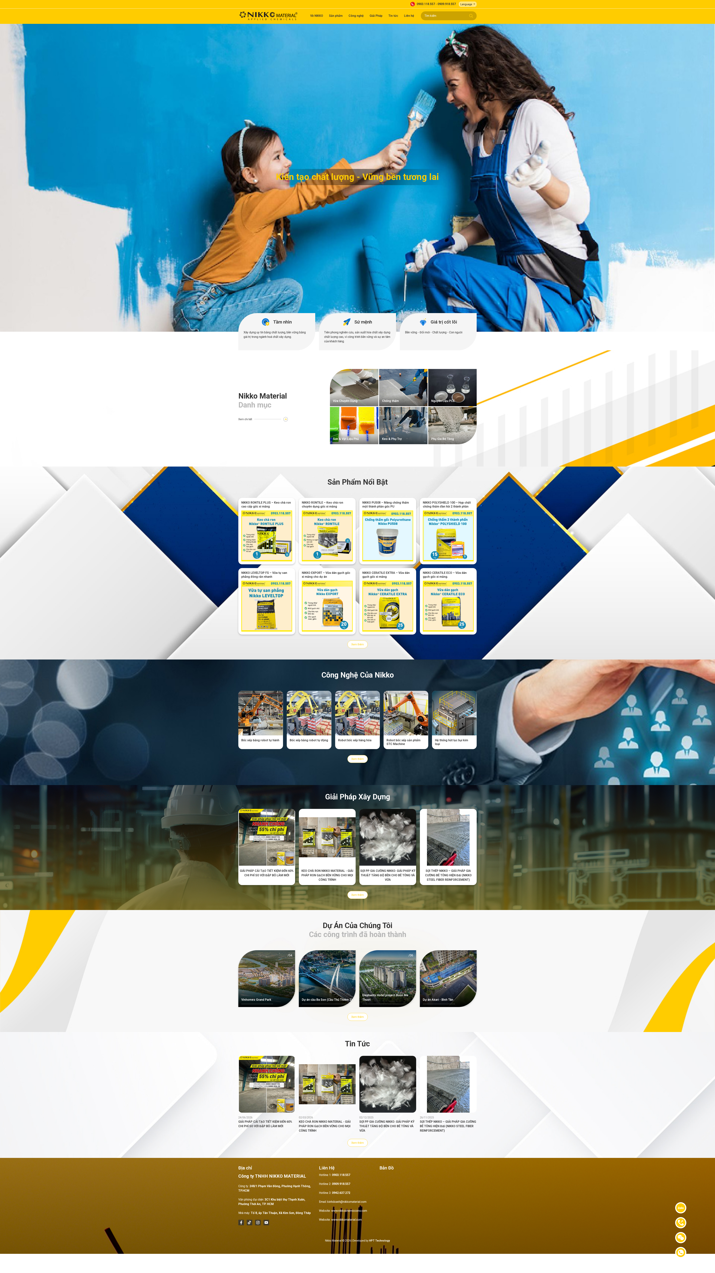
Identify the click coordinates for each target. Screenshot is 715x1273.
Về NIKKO (316, 16)
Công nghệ (356, 16)
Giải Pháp (376, 16)
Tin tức (393, 16)
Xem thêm (357, 644)
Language (466, 4)
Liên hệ (409, 16)
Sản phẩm (336, 16)
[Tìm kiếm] (471, 15)
